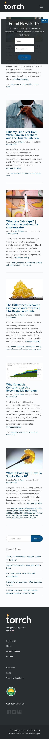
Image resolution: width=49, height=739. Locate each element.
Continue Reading (20, 79)
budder (13, 263)
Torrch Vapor (19, 142)
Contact (9, 656)
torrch (38, 173)
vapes (8, 518)
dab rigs (24, 84)
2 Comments (11, 317)
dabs (30, 84)
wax (30, 265)
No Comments (11, 144)
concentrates (16, 84)
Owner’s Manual (13, 651)
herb (27, 173)
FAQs (8, 672)
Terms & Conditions (14, 678)
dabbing (9, 513)
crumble (39, 263)
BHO (34, 508)
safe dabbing (17, 515)
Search (37, 538)
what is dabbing (30, 518)
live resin (15, 349)
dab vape (10, 265)
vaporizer (24, 265)
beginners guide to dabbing (21, 508)
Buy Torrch (11, 641)
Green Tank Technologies (29, 733)
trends (8, 434)
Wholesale (10, 667)
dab (22, 173)
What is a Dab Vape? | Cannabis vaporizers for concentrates (22, 224)
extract (9, 349)
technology (33, 432)
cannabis (20, 263)
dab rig (38, 346)
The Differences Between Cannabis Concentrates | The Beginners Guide (23, 308)
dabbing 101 (18, 513)
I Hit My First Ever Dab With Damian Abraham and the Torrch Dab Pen (22, 135)
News (8, 646)
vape (8, 86)
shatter (36, 84)
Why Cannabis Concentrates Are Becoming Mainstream (21, 387)
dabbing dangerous (30, 513)
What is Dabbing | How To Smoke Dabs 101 (24, 474)
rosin (24, 349)
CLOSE (44, 21)
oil (21, 349)
